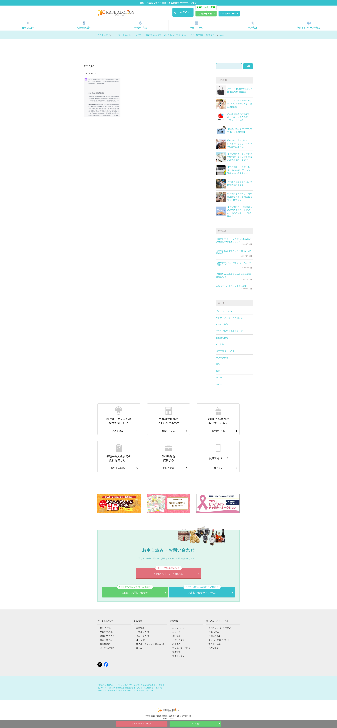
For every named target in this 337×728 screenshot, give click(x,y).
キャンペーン (178, 628)
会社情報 (176, 636)
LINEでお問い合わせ (135, 590)
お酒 (218, 371)
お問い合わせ (215, 636)
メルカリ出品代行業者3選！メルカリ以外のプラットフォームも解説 (239, 117)
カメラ (219, 378)
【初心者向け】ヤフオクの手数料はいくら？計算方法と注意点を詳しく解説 (239, 157)
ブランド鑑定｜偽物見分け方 (229, 331)
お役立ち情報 (222, 338)
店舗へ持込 (214, 632)
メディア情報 (178, 640)
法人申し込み (215, 644)
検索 (248, 66)
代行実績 (252, 27)
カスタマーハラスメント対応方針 (231, 286)
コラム (139, 648)
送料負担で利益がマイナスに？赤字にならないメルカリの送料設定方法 (239, 143)
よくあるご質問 (107, 648)
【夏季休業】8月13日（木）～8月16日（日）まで (234, 264)
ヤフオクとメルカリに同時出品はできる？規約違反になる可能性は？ (239, 197)
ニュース (176, 632)
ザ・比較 (220, 344)
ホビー (219, 384)
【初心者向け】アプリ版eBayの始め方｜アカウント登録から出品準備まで (239, 170)
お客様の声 (105, 644)
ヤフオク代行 (222, 358)
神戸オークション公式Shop (149, 644)
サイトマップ (178, 656)
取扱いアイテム (107, 636)
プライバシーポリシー (182, 648)
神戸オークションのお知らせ (229, 318)
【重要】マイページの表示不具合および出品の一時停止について (233, 240)
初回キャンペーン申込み (308, 27)
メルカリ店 (141, 636)
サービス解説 (222, 324)
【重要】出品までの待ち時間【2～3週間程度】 (233, 252)
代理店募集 (214, 648)
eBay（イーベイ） (224, 311)
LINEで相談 (195, 724)
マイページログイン (218, 640)
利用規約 (176, 644)
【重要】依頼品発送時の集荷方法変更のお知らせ (233, 275)
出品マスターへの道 (225, 351)
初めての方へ (28, 27)
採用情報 (176, 652)
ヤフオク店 (141, 632)
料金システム (196, 27)
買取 (218, 364)
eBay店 (139, 640)
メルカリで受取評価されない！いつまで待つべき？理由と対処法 (239, 103)
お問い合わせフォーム (202, 590)
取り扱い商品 (140, 27)
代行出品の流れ (84, 27)
